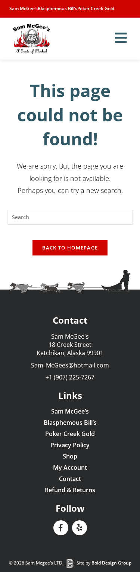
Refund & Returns (70, 490)
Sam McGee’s (23, 8)
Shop (70, 456)
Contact (70, 478)
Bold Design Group (111, 563)
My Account (70, 467)
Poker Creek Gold (95, 8)
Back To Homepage (70, 247)
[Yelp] (79, 527)
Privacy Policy (70, 445)
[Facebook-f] (60, 527)
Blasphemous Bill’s (57, 8)
